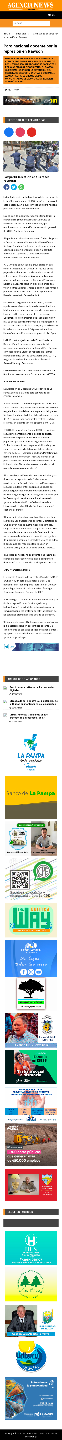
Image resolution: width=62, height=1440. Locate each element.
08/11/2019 (13, 90)
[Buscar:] (31, 23)
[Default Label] (31, 132)
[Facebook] (9, 132)
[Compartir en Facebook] (6, 187)
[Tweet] (14, 187)
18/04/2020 (17, 694)
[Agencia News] (31, 9)
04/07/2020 (17, 721)
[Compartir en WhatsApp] (21, 187)
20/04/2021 (17, 707)
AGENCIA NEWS (30, 1433)
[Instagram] (20, 132)
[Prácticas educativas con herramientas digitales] (5, 688)
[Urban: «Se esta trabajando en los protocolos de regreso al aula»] (5, 715)
